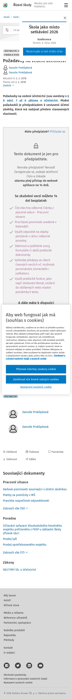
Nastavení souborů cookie (18, 682)
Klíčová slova (11, 605)
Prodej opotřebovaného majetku (24, 544)
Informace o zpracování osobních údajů (25, 678)
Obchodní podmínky (15, 674)
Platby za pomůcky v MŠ (19, 495)
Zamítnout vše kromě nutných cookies (36, 379)
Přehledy (9, 640)
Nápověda (10, 635)
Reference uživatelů (15, 617)
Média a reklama (13, 612)
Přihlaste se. (58, 131)
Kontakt (8, 647)
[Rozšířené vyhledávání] (7, 30)
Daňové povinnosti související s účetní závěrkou (35, 489)
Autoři (7, 600)
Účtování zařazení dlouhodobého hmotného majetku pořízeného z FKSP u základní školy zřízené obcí (32, 529)
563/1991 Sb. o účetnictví (19, 569)
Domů (7, 17)
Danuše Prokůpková (20, 67)
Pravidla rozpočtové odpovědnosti (26, 500)
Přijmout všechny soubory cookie (36, 369)
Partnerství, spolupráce (17, 622)
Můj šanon (10, 595)
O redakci (9, 652)
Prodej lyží (10, 539)
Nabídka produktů (14, 630)
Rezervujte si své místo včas (44, 51)
